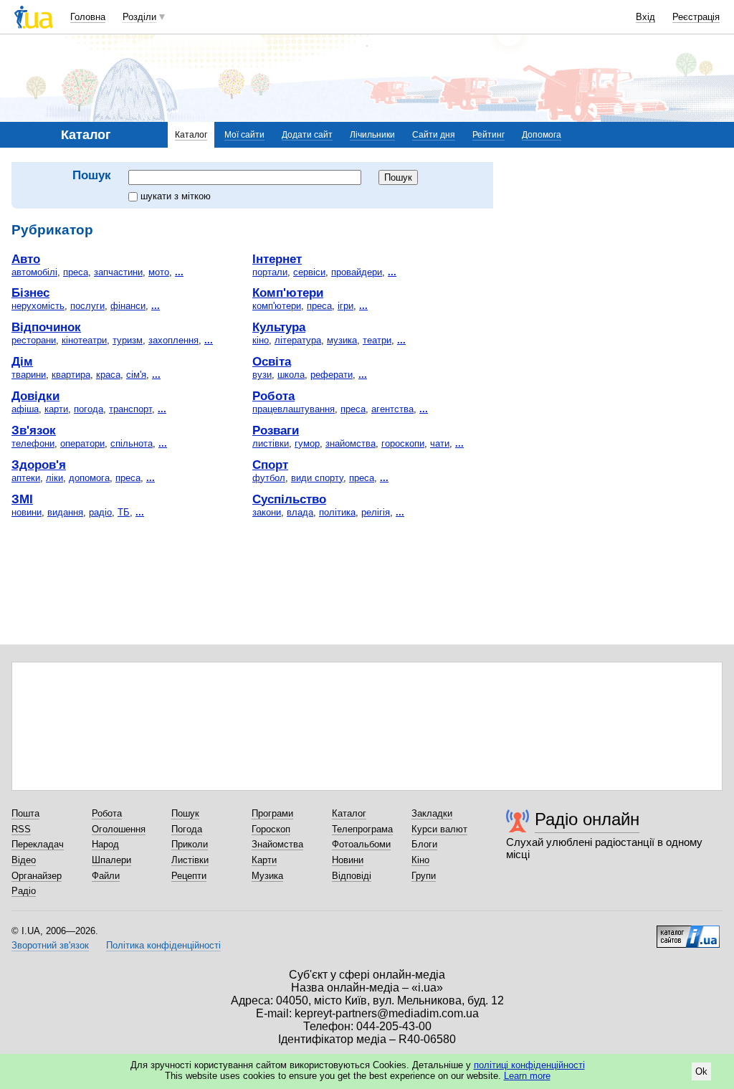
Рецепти (188, 875)
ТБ (124, 512)
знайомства (350, 443)
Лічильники (372, 135)
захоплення (173, 340)
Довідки (35, 396)
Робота (273, 396)
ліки (54, 477)
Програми (272, 813)
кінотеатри (84, 340)
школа (291, 374)
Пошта (25, 813)
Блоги (424, 844)
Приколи (189, 844)
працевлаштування (293, 409)
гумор (307, 443)
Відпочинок (46, 327)
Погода (186, 829)
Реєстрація (696, 16)
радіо (100, 512)
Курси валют (439, 829)
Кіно (420, 860)
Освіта (271, 361)
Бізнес (30, 292)
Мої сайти (244, 135)
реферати (331, 374)
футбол (268, 477)
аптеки (25, 477)
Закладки (431, 813)
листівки (270, 443)
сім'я (136, 374)
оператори (82, 443)
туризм (128, 340)
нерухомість (38, 305)
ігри (345, 305)
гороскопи (402, 443)
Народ (105, 844)
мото (158, 272)
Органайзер (36, 875)
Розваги (275, 430)
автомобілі (34, 272)
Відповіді (351, 875)
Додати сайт (307, 135)
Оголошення (119, 829)
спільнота (131, 443)
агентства (392, 409)
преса (75, 272)
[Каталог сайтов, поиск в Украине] (688, 931)
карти (56, 409)
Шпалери (111, 860)
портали (269, 272)
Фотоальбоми (361, 844)
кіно (260, 340)
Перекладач (37, 844)
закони (266, 512)
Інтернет (277, 259)
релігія (375, 512)
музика (342, 340)
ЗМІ (22, 499)
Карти (264, 860)
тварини (28, 374)
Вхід (645, 16)
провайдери (356, 272)
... (179, 272)
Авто (25, 259)
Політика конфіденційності (163, 945)
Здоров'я (38, 464)
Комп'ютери (287, 292)
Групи (423, 875)
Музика (267, 875)
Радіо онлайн (587, 819)
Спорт (270, 464)
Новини (347, 860)
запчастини (118, 272)
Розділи (139, 16)
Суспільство (289, 499)
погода (88, 409)
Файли (106, 875)
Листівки (190, 860)
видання (65, 512)
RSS (21, 829)
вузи (262, 374)
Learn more (527, 1075)
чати (439, 443)
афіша (25, 409)
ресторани (33, 340)
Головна (87, 16)
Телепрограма (362, 829)
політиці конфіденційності (529, 1065)
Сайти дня (433, 135)
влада (300, 512)
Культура (278, 327)
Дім (22, 361)
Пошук (185, 813)
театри (377, 340)
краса (108, 374)
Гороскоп (271, 829)
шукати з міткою (175, 196)
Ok (701, 1071)
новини (26, 512)
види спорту (317, 477)
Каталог (191, 135)
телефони (32, 443)
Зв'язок (33, 430)
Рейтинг (488, 135)
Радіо (23, 890)
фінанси (128, 305)
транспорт (130, 409)
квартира (71, 374)
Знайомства (277, 844)
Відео (23, 860)
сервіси (309, 272)
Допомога (541, 135)
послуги (87, 305)
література (298, 340)
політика (337, 512)
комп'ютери (276, 305)
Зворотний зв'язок (50, 945)
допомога (89, 477)
